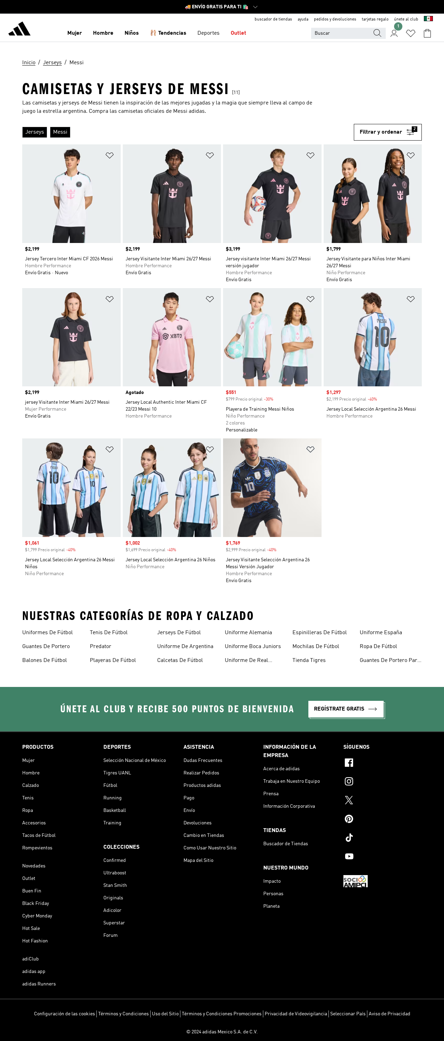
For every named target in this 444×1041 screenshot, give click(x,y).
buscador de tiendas (273, 19)
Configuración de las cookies (64, 1013)
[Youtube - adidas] (382, 857)
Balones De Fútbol (44, 660)
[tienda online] (19, 30)
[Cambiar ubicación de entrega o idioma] (428, 19)
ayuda (303, 19)
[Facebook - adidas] (382, 763)
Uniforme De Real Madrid (246, 661)
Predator (100, 646)
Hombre (103, 33)
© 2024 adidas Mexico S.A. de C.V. (222, 1032)
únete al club (406, 19)
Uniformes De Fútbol (47, 633)
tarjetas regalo (375, 19)
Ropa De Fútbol (378, 646)
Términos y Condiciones (123, 1013)
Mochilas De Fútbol (315, 646)
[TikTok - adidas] (382, 838)
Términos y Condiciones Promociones (222, 1013)
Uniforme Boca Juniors (253, 646)
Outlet (238, 33)
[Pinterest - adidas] (382, 820)
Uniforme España (381, 633)
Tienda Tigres (309, 660)
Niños (132, 33)
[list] (188, 132)
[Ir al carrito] (427, 33)
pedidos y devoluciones (335, 19)
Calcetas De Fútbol (180, 660)
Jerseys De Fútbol (179, 633)
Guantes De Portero (46, 646)
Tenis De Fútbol (109, 633)
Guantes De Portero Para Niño (390, 661)
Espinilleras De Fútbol (319, 633)
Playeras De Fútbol (113, 660)
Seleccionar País (348, 1013)
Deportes (208, 33)
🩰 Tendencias (168, 33)
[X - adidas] (382, 801)
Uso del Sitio (165, 1013)
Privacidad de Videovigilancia (296, 1013)
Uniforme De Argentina (185, 646)
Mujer (74, 33)
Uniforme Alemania (248, 633)
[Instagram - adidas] (382, 782)
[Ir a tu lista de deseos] (410, 33)
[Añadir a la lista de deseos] (109, 156)
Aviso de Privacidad (389, 1013)
